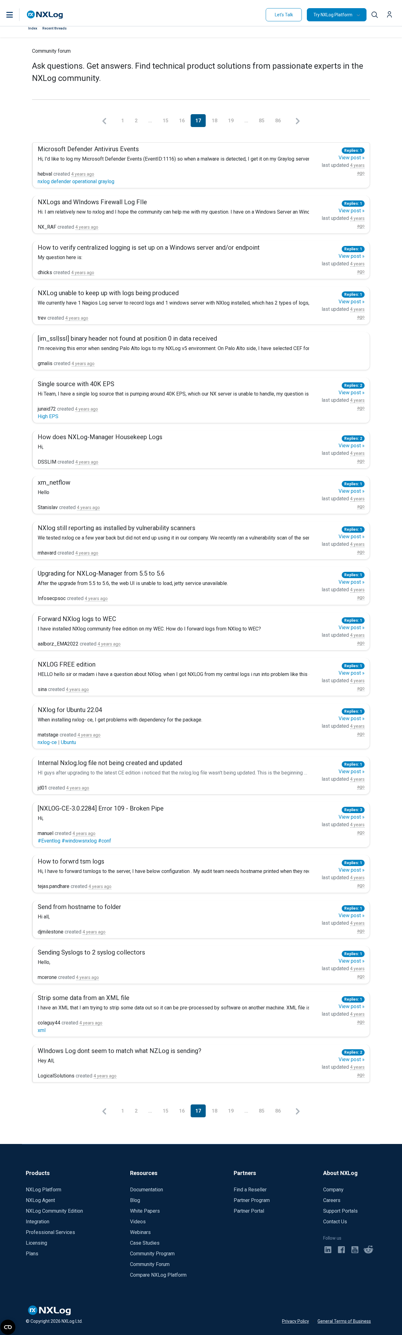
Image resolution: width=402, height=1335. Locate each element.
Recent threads (54, 28)
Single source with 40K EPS (76, 384)
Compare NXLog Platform (158, 1275)
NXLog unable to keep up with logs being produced (108, 293)
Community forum (51, 51)
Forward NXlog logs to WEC (77, 619)
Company (333, 1190)
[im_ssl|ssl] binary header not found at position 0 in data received (127, 338)
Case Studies (145, 1243)
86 (278, 121)
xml (42, 1030)
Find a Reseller (250, 1190)
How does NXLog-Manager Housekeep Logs (100, 437)
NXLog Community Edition (54, 1211)
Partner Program (252, 1200)
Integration (37, 1222)
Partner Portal (249, 1211)
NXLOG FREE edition (66, 664)
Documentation (146, 1190)
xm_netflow (54, 482)
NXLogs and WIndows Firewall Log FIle (92, 202)
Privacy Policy (295, 1321)
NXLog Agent (40, 1200)
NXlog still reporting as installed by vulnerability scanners (116, 528)
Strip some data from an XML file (83, 998)
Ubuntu (68, 742)
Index (32, 28)
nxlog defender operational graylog (76, 181)
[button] (16, 14)
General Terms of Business (344, 1321)
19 (231, 121)
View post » (352, 158)
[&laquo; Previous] (104, 120)
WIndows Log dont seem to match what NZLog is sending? (119, 1051)
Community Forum (150, 1264)
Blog (135, 1200)
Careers (331, 1200)
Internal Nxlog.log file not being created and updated (110, 763)
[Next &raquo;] (298, 120)
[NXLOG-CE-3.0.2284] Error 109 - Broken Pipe (101, 808)
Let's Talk (284, 14)
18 (215, 121)
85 (262, 121)
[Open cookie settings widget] (7, 1327)
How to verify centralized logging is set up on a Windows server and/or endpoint (149, 247)
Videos (138, 1222)
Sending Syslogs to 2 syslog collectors (91, 952)
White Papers (145, 1211)
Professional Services (50, 1232)
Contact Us (335, 1222)
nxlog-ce (48, 742)
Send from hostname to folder (79, 907)
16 (182, 121)
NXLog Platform (43, 1190)
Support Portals (340, 1211)
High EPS (48, 416)
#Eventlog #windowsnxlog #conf (74, 841)
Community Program (152, 1254)
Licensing (36, 1243)
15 (166, 121)
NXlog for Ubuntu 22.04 (70, 710)
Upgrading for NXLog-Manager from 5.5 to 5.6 (101, 573)
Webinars (140, 1232)
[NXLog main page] (45, 14)
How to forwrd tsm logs (71, 861)
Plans (32, 1254)
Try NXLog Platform (332, 14)
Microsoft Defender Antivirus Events (88, 149)
